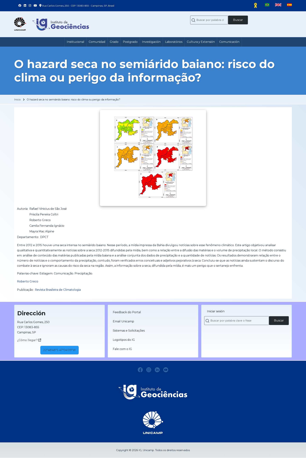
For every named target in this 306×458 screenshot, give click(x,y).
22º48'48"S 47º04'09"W (59, 350)
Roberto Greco (27, 281)
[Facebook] (140, 369)
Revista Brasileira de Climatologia (58, 289)
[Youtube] (165, 369)
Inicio (17, 99)
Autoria (22, 208)
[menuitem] (75, 42)
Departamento (27, 237)
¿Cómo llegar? (27, 340)
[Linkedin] (157, 369)
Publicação (25, 289)
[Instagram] (148, 369)
